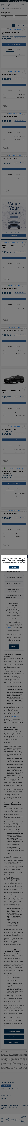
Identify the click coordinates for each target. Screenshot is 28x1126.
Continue (14, 567)
